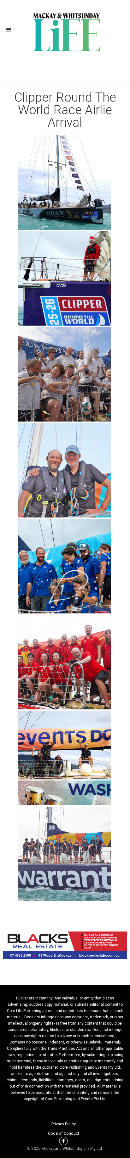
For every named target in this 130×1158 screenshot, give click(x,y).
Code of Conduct (63, 1133)
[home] (65, 31)
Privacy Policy (63, 1124)
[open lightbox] (65, 182)
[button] (10, 29)
